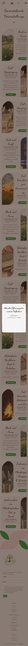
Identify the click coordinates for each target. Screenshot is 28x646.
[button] (24, 305)
